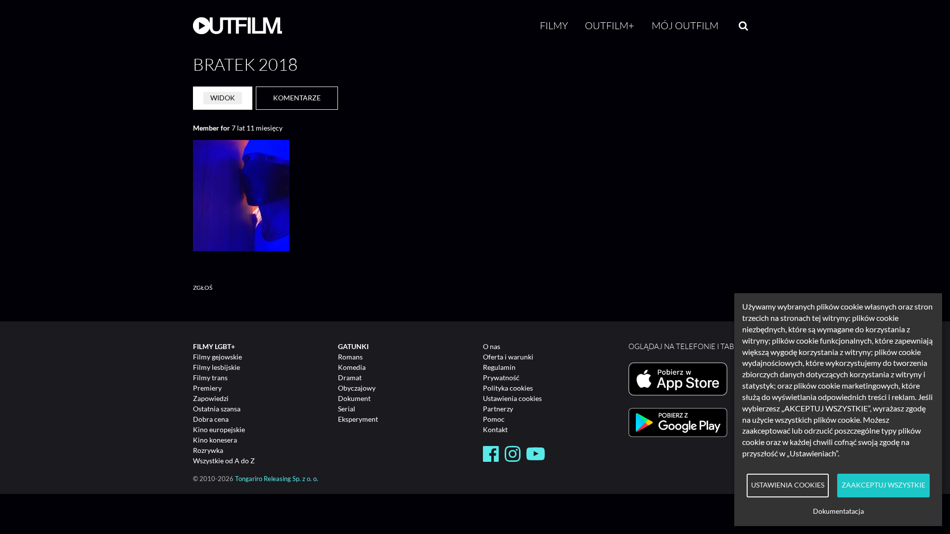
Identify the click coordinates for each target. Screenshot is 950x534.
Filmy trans (210, 377)
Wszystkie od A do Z (224, 460)
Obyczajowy (357, 388)
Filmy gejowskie (217, 357)
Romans (350, 357)
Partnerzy (498, 408)
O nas (491, 346)
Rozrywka (208, 450)
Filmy (554, 25)
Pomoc (494, 419)
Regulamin (499, 367)
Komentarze (297, 97)
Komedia (352, 367)
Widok (222, 97)
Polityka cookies (508, 388)
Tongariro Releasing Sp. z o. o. (276, 479)
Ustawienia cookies (512, 398)
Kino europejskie (219, 429)
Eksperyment (358, 419)
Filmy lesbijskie (216, 367)
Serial (346, 408)
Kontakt (495, 429)
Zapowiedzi (211, 398)
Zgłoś (203, 287)
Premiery (207, 388)
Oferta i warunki (508, 357)
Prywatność (501, 377)
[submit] (743, 25)
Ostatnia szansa (216, 408)
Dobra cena (211, 419)
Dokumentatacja (838, 511)
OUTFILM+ (609, 25)
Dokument (354, 398)
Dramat (350, 377)
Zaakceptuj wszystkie (883, 485)
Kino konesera (215, 440)
